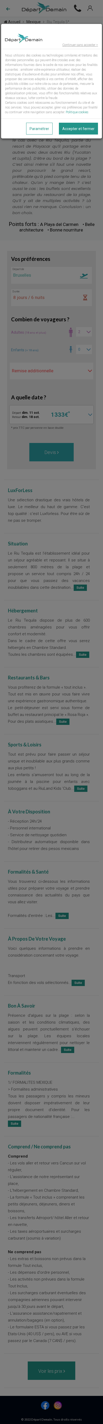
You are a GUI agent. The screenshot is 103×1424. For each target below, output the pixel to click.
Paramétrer (39, 129)
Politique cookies (77, 112)
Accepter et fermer (78, 129)
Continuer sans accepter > (80, 45)
